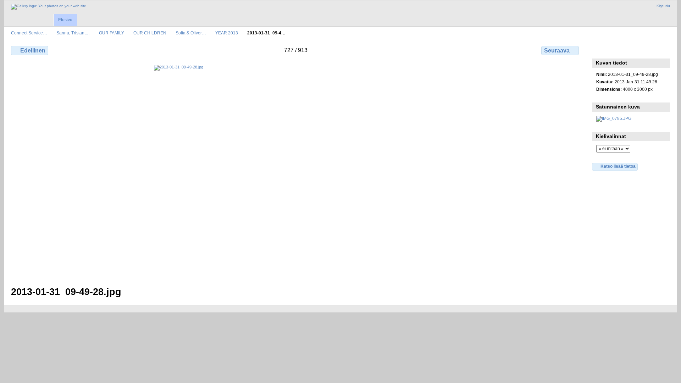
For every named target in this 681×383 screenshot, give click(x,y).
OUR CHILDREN (149, 32)
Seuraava (557, 51)
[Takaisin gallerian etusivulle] (48, 7)
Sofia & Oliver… (191, 32)
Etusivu (65, 19)
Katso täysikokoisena (600, 50)
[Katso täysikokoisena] (295, 171)
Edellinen (32, 51)
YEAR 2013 (226, 32)
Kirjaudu (663, 6)
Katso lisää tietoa (618, 166)
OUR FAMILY (111, 32)
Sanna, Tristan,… (73, 32)
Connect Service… (29, 32)
